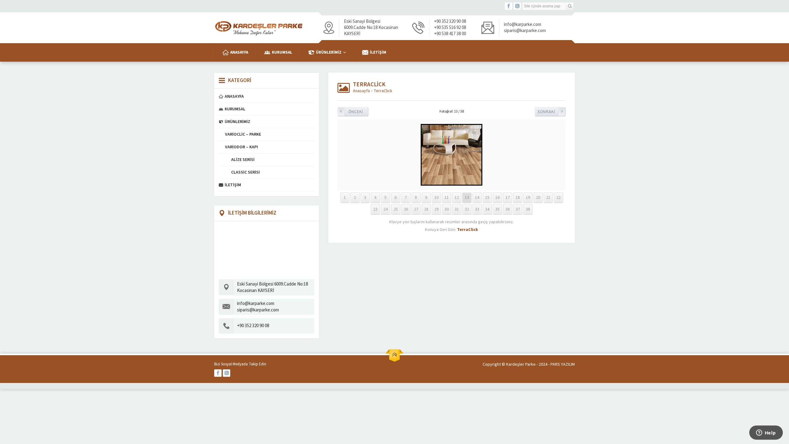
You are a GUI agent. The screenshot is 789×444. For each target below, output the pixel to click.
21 (548, 198)
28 (426, 209)
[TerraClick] (451, 182)
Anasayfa (361, 91)
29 (436, 209)
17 (507, 198)
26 (406, 209)
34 (487, 209)
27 (416, 209)
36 (507, 209)
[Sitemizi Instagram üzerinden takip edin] (517, 6)
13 (467, 198)
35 (497, 209)
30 (446, 209)
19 (528, 198)
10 (436, 198)
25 (396, 209)
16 (497, 198)
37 (518, 209)
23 (375, 209)
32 (467, 209)
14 (477, 198)
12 (457, 198)
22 (558, 198)
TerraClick (383, 91)
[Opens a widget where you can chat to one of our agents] (766, 433)
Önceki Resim (352, 111)
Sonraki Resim (550, 111)
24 (385, 209)
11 (446, 198)
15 (487, 198)
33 (477, 209)
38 (528, 209)
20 (538, 198)
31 (457, 209)
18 (518, 198)
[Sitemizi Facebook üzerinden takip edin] (508, 6)
